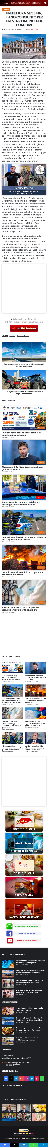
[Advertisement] (24, 288)
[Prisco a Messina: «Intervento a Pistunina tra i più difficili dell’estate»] (12, 738)
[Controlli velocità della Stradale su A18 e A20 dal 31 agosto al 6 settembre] (12, 690)
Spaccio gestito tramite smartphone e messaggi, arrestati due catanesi (21, 503)
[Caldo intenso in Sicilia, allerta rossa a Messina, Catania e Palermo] (35, 738)
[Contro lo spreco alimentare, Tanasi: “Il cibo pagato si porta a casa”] (8, 1031)
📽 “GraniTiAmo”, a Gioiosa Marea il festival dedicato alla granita (29, 991)
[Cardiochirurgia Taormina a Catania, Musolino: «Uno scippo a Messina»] (9, 1108)
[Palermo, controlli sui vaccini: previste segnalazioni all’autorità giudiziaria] (12, 713)
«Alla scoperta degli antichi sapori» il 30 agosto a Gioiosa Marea (21, 434)
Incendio (12, 336)
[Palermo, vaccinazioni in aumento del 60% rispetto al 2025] (39, 1117)
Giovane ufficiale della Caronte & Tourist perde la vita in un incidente (29, 1019)
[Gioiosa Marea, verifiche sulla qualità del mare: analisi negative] (8, 963)
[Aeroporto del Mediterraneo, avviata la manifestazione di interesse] (8, 973)
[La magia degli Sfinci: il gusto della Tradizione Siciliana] (8, 1011)
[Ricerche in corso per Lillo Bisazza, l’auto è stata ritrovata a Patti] (24, 1117)
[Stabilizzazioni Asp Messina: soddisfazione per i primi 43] (8, 1041)
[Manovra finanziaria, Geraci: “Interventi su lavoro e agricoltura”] (24, 1108)
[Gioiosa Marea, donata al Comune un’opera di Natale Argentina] (8, 983)
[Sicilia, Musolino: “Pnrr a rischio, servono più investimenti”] (9, 1117)
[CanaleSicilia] (26, 3)
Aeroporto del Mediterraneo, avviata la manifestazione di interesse (30, 971)
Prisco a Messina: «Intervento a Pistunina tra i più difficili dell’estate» (12, 748)
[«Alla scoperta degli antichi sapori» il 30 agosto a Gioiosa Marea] (12, 668)
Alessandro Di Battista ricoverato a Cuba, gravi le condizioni (22, 468)
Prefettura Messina (23, 336)
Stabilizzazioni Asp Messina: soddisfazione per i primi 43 (27, 1039)
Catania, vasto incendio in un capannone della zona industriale (22, 573)
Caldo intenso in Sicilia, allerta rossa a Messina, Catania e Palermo (34, 748)
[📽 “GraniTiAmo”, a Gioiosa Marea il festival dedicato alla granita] (8, 993)
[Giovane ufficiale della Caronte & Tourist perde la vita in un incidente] (8, 1021)
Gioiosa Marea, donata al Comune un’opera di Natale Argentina (29, 981)
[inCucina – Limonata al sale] (39, 1108)
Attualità (6, 9)
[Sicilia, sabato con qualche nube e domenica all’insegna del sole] (35, 713)
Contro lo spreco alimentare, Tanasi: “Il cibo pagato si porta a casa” (30, 1029)
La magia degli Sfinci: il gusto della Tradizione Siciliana (29, 1009)
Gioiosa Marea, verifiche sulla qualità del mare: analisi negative (30, 961)
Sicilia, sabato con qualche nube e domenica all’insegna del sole (35, 723)
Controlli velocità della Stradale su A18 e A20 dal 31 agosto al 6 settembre (24, 538)
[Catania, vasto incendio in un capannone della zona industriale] (35, 690)
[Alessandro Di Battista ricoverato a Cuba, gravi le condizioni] (35, 668)
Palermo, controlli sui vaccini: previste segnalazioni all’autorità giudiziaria (20, 608)
